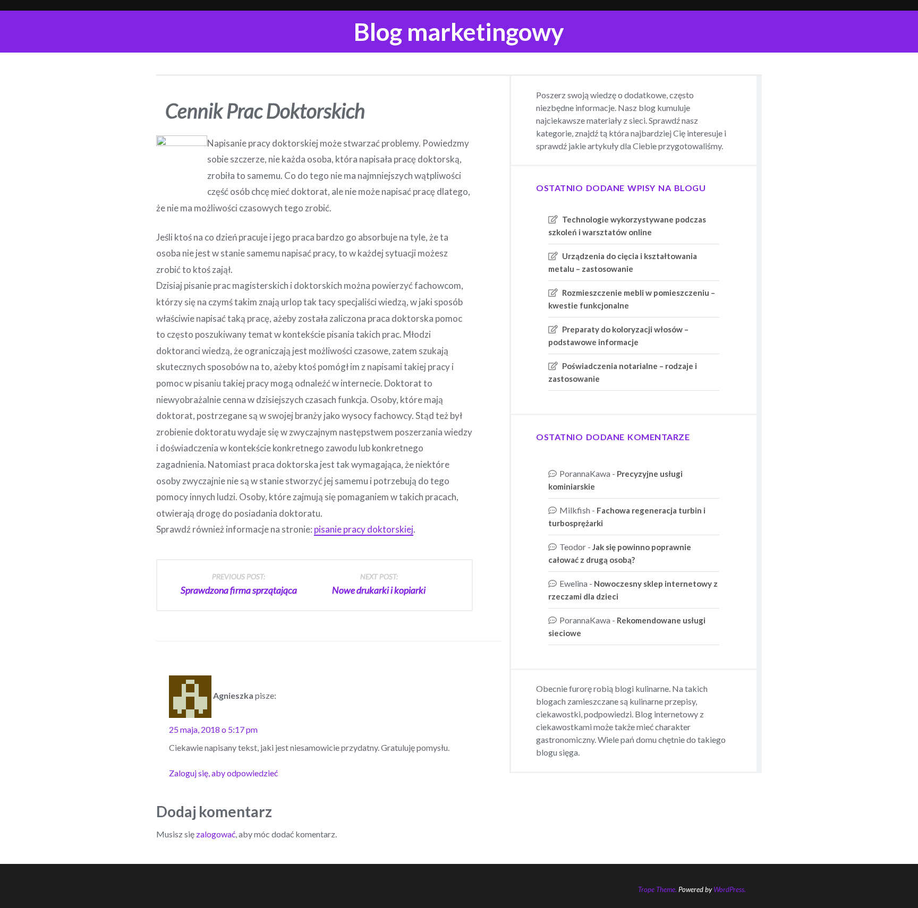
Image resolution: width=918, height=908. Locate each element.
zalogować (215, 834)
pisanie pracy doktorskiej (363, 529)
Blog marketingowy (459, 31)
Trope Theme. (657, 889)
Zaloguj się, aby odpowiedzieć (223, 773)
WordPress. (729, 889)
